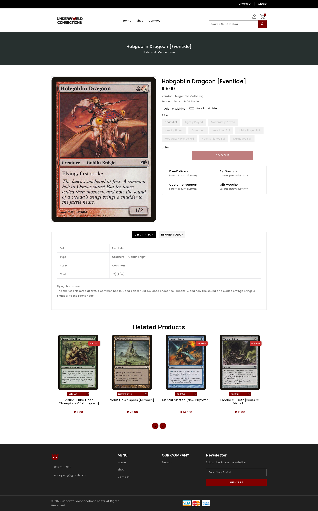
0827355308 (62, 467)
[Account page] (254, 16)
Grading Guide (206, 108)
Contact (124, 477)
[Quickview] (57, 413)
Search (167, 462)
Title (165, 115)
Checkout (245, 4)
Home (122, 462)
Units (165, 147)
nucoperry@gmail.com (70, 475)
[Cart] (263, 16)
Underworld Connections (159, 52)
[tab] (144, 234)
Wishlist (262, 4)
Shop (121, 469)
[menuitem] (127, 20)
